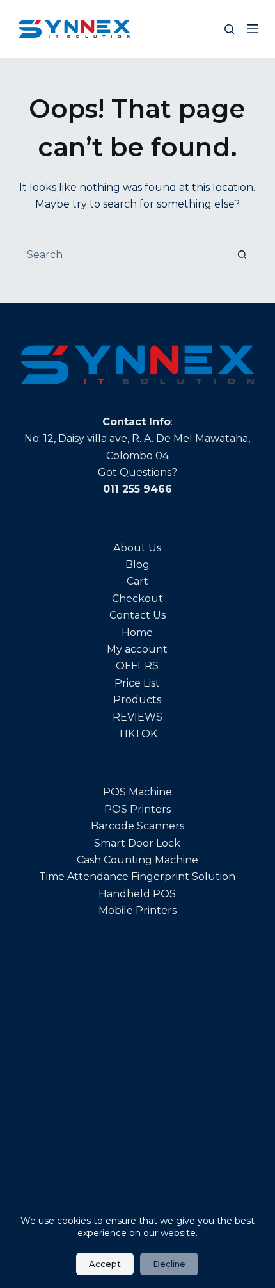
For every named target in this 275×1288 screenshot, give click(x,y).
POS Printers (137, 809)
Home (137, 632)
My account (137, 649)
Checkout (137, 598)
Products (137, 700)
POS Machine (137, 792)
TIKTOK (137, 734)
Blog (137, 564)
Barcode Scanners (137, 826)
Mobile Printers (137, 910)
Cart (137, 581)
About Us (137, 548)
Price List (137, 683)
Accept (105, 1264)
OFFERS (137, 666)
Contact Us (137, 615)
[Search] (229, 29)
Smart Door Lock (137, 843)
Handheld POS (137, 894)
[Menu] (252, 29)
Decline (169, 1264)
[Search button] (242, 255)
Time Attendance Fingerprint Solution (137, 876)
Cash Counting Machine (137, 860)
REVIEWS (137, 717)
